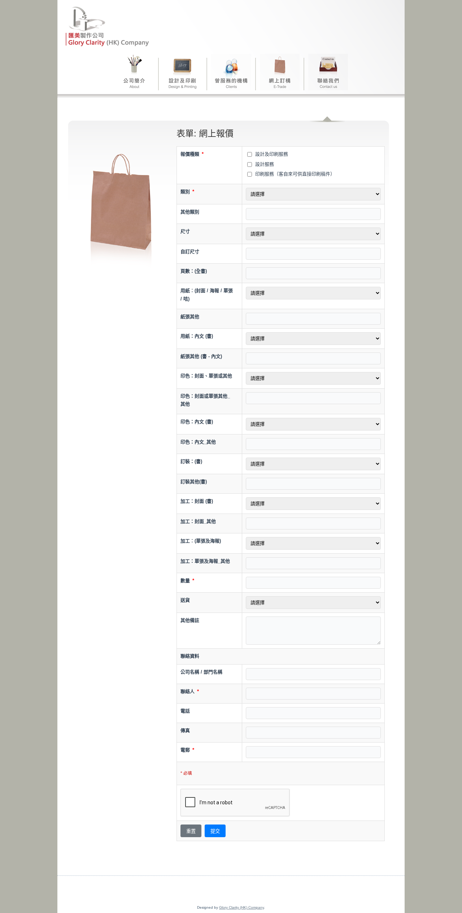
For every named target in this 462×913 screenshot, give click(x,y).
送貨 (185, 600)
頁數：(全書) (193, 271)
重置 (191, 831)
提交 (215, 831)
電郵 (187, 750)
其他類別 (189, 212)
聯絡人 (189, 691)
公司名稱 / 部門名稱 (201, 672)
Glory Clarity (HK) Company (241, 907)
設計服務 (264, 164)
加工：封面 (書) (196, 501)
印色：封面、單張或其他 (206, 375)
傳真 (185, 730)
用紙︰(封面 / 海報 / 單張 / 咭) (206, 295)
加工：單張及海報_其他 (205, 561)
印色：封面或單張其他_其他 (205, 400)
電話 (185, 711)
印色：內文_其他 (198, 442)
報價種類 (192, 154)
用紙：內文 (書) (196, 336)
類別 (187, 191)
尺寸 (185, 231)
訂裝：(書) (191, 461)
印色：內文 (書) (196, 421)
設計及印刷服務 (271, 154)
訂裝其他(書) (193, 481)
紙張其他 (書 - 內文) (201, 356)
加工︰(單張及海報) (200, 541)
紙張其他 (189, 316)
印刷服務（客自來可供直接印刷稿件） (294, 174)
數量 (187, 580)
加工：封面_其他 (198, 521)
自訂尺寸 (189, 251)
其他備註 (189, 620)
